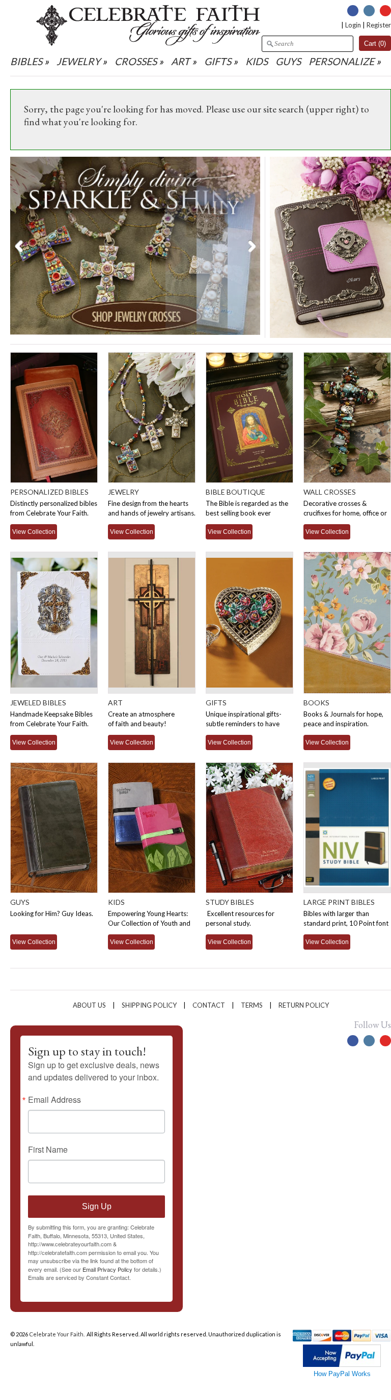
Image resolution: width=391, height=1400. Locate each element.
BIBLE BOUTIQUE (235, 492)
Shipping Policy (149, 1005)
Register (379, 25)
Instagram (369, 10)
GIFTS (217, 61)
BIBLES (26, 61)
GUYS (288, 61)
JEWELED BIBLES (38, 702)
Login (353, 25)
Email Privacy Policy (107, 1269)
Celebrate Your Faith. (57, 1334)
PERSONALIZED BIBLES (49, 492)
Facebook (352, 10)
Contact (208, 1005)
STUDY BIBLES (230, 902)
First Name (48, 1150)
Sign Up (96, 1206)
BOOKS (316, 702)
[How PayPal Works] (342, 1364)
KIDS (256, 61)
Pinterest (385, 10)
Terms (252, 1005)
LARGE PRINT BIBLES (339, 902)
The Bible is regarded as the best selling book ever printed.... (247, 513)
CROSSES (136, 61)
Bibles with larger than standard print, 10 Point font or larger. (345, 923)
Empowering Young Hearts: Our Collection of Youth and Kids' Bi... (149, 923)
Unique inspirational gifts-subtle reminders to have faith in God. (244, 723)
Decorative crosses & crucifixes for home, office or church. (345, 513)
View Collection (33, 531)
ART (180, 61)
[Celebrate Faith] (148, 43)
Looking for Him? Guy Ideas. (51, 913)
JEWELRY (78, 61)
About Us (89, 1005)
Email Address (54, 1100)
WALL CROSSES (329, 492)
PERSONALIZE (342, 61)
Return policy (303, 1005)
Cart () (375, 43)
